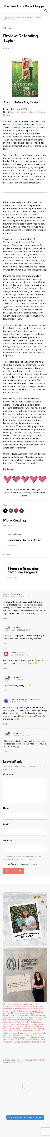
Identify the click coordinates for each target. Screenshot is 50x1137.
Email (6, 824)
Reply (5, 618)
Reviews (8, 28)
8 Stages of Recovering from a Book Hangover (22, 570)
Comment (9, 774)
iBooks (6, 115)
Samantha (15, 594)
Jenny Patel (16, 652)
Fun (10, 563)
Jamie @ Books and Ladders (23, 699)
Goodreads (15, 112)
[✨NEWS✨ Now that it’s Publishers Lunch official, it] (25, 975)
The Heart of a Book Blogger (24, 6)
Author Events (15, 534)
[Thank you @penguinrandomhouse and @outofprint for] (25, 1030)
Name (7, 808)
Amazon (25, 112)
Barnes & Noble (38, 112)
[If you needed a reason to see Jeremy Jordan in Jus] (25, 1086)
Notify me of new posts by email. (22, 864)
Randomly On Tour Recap (24, 540)
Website (7, 840)
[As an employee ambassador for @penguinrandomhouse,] (25, 919)
